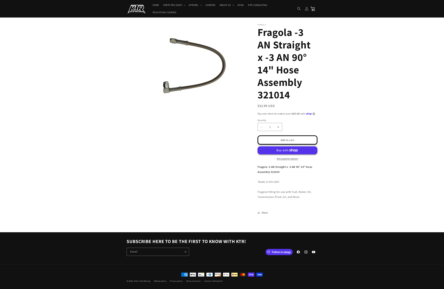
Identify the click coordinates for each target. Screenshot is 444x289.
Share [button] (265, 212)
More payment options (287, 158)
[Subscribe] (185, 252)
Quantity (262, 120)
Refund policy (160, 281)
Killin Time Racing (142, 281)
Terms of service (193, 281)
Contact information (213, 281)
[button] (174, 5)
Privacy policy (176, 281)
